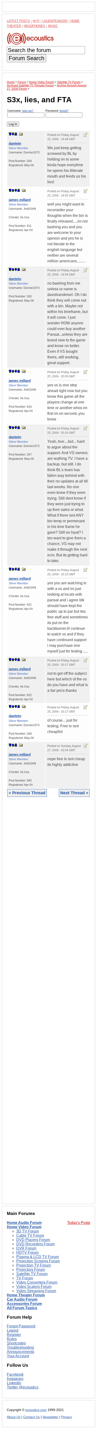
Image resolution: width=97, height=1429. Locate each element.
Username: (20, 110)
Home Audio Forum (24, 1223)
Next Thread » (74, 792)
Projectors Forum (30, 1270)
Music (53, 26)
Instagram (15, 1379)
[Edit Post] (85, 135)
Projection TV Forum (33, 1265)
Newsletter (50, 1417)
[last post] (15, 134)
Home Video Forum (24, 1227)
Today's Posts (78, 1223)
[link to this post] (21, 133)
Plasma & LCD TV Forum (37, 1257)
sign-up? (27, 110)
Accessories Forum (24, 1304)
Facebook (15, 1374)
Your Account (18, 1356)
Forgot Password (21, 1326)
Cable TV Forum (30, 1235)
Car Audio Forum (22, 1299)
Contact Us (31, 1417)
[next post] (13, 134)
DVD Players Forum (33, 1240)
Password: (57, 110)
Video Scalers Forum (34, 1287)
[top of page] (10, 134)
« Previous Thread (27, 792)
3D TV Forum (27, 1231)
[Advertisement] (48, 1004)
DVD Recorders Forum (35, 1244)
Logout (12, 1330)
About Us (13, 1417)
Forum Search (26, 58)
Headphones (34, 26)
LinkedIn (14, 1383)
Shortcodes (16, 1343)
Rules (12, 1339)
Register (14, 1335)
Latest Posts (18, 21)
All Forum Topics (22, 1308)
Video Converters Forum (36, 1282)
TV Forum (24, 1278)
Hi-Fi (36, 21)
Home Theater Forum (26, 1295)
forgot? (64, 110)
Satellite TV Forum (32, 1274)
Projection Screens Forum (38, 1261)
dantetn (15, 143)
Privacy (66, 1417)
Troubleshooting (20, 1347)
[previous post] (13, 190)
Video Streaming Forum (36, 1291)
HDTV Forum (27, 1252)
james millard (20, 200)
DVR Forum (26, 1248)
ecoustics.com (36, 1410)
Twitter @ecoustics (22, 1387)
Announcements (20, 1352)
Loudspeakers (55, 21)
